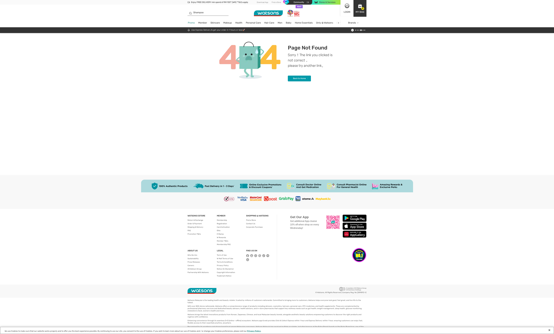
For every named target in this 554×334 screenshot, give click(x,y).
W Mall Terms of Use (225, 259)
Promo (191, 22)
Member (202, 22)
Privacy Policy (223, 265)
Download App (262, 2)
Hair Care (269, 22)
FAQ (189, 231)
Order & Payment (195, 224)
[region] (277, 330)
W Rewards (221, 237)
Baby (288, 22)
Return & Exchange (195, 220)
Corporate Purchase (254, 227)
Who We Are (192, 255)
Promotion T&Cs (194, 234)
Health (238, 22)
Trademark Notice (224, 276)
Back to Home (299, 78)
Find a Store (276, 2)
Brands (352, 22)
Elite (218, 231)
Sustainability (193, 259)
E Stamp (220, 234)
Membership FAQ (224, 244)
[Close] (549, 330)
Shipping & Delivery (195, 227)
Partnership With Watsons (198, 272)
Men (280, 22)
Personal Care (253, 22)
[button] (359, 8)
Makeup (227, 22)
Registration (222, 224)
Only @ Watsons (324, 22)
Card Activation (223, 227)
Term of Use (222, 255)
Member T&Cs (222, 241)
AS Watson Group (195, 269)
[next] (338, 23)
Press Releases (194, 262)
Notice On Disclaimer (225, 269)
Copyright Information (226, 272)
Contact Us (250, 224)
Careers (191, 265)
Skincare (215, 22)
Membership (222, 220)
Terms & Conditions (225, 262)
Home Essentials (304, 22)
